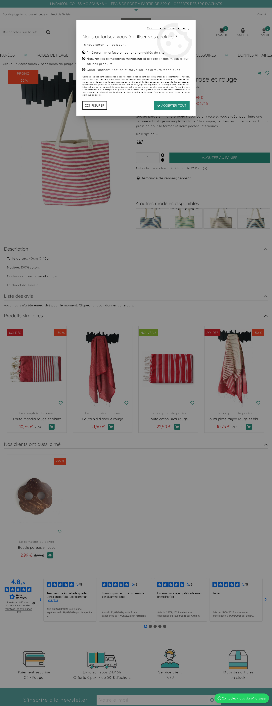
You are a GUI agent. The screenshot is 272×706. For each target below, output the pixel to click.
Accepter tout (173, 105)
